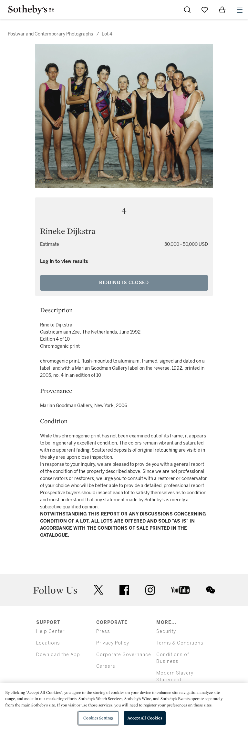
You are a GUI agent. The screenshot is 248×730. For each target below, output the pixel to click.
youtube (180, 590)
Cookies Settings (98, 718)
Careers (105, 666)
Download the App (58, 654)
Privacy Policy (112, 643)
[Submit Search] (187, 9)
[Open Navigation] (239, 10)
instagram (150, 590)
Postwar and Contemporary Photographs (50, 34)
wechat (210, 590)
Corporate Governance (123, 654)
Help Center (50, 631)
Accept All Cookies (145, 718)
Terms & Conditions (179, 643)
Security (166, 631)
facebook (124, 590)
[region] (124, 706)
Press (103, 631)
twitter (98, 590)
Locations (48, 643)
